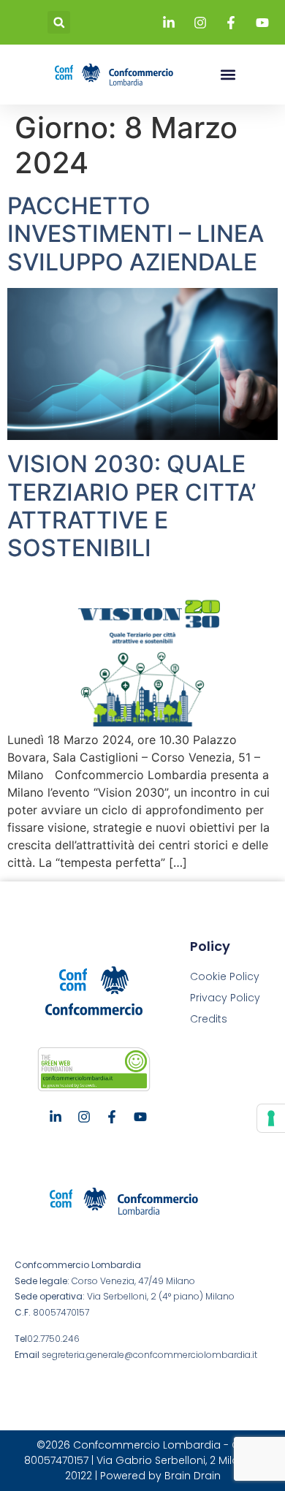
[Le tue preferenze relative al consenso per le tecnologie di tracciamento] (271, 1118)
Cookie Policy (224, 976)
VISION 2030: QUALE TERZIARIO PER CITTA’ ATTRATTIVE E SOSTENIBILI (131, 505)
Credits (208, 1019)
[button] (59, 22)
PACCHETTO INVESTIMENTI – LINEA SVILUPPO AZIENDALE (135, 233)
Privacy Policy (225, 997)
